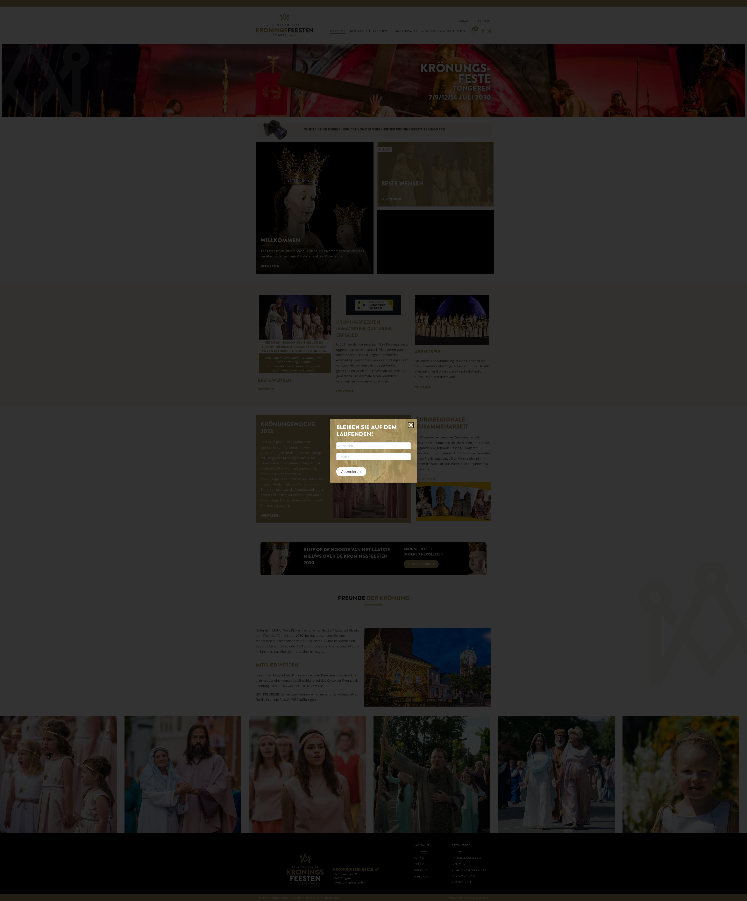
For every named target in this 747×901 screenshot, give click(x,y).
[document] (373, 450)
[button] (410, 425)
